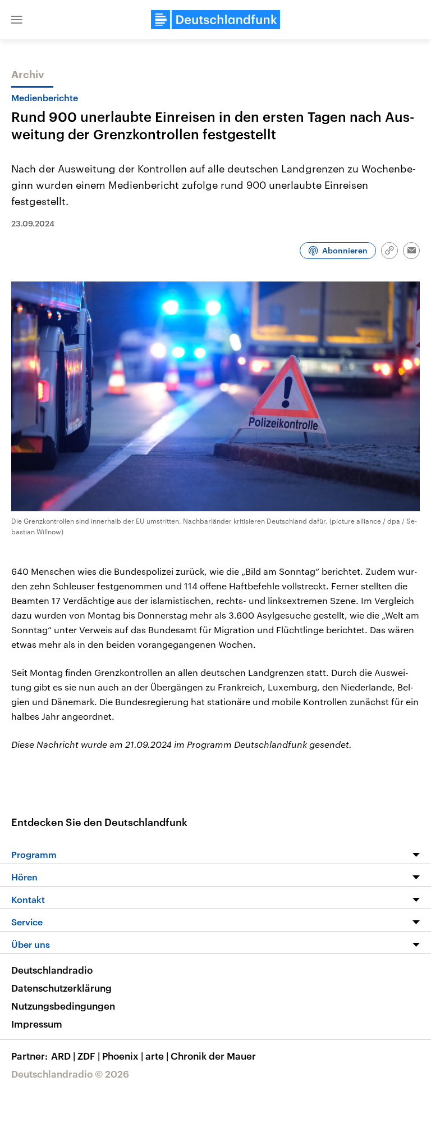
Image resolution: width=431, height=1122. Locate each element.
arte (156, 1055)
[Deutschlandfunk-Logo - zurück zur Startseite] (215, 19)
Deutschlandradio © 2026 (70, 1073)
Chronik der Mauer (213, 1055)
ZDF (88, 1055)
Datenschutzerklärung (61, 987)
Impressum (36, 1023)
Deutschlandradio (52, 969)
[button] (16, 19)
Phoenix (122, 1055)
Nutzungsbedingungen (63, 1005)
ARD (63, 1055)
